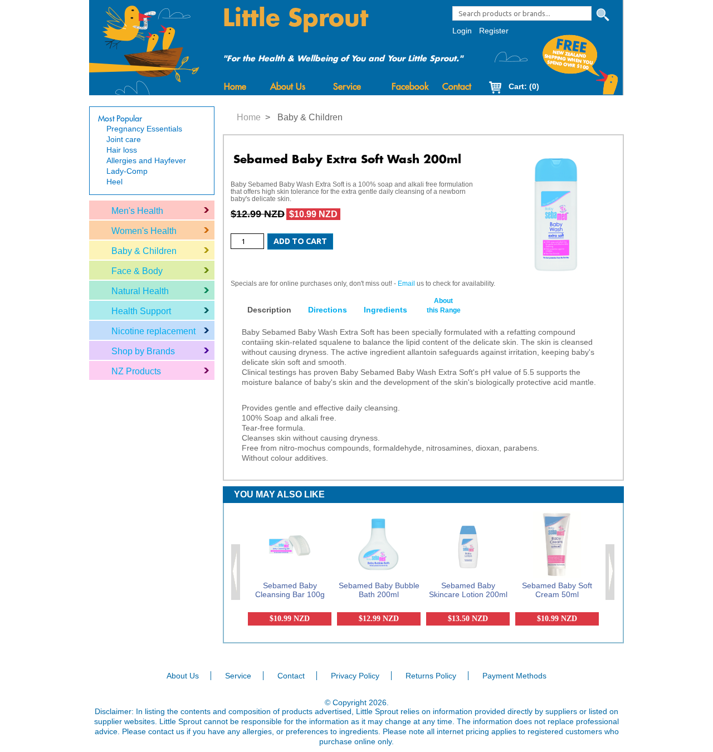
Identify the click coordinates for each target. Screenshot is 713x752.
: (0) (524, 86)
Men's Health (137, 211)
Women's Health (144, 231)
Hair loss (121, 149)
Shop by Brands (143, 351)
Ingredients (385, 309)
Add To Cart (300, 241)
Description (269, 309)
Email (406, 283)
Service (347, 86)
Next (610, 572)
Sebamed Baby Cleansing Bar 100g (290, 590)
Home (235, 86)
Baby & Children (144, 251)
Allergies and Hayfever (146, 160)
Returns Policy (431, 675)
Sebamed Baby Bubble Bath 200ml (379, 590)
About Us (287, 86)
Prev (236, 572)
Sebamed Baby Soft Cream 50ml (557, 590)
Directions (327, 309)
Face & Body (137, 271)
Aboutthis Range (444, 305)
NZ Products (136, 371)
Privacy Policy (355, 675)
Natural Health (140, 291)
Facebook (410, 86)
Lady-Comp (127, 171)
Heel (114, 181)
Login (462, 30)
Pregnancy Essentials (144, 128)
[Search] (602, 15)
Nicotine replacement (153, 331)
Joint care (123, 139)
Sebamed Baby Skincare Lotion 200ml (468, 590)
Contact (456, 86)
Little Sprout (295, 18)
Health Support (141, 311)
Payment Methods (514, 675)
